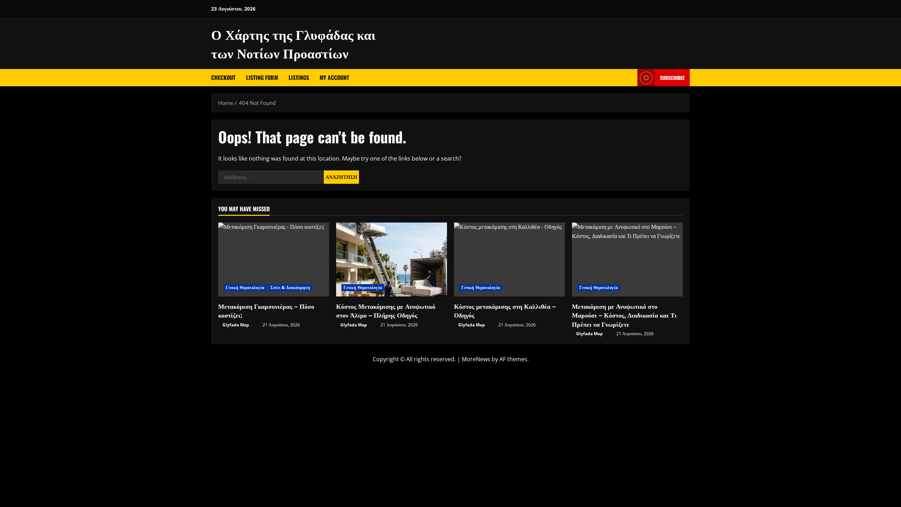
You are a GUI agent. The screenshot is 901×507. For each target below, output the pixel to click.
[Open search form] (630, 77)
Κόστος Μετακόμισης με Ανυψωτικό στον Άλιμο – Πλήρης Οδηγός (385, 310)
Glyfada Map (235, 325)
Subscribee (672, 77)
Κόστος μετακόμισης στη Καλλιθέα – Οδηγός (505, 310)
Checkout (223, 77)
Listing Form (262, 77)
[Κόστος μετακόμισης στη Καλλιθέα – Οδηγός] (509, 259)
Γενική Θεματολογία (245, 287)
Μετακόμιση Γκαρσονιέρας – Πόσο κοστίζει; (266, 310)
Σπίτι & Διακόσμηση (290, 287)
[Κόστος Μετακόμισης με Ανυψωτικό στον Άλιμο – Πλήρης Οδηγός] (391, 259)
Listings (299, 77)
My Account (334, 77)
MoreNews (476, 359)
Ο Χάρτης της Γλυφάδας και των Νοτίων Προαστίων (293, 43)
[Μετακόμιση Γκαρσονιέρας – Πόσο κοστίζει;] (273, 259)
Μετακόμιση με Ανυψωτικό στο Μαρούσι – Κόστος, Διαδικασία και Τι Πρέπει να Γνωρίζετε (624, 314)
